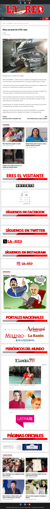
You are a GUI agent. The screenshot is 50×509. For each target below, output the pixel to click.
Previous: (12, 117)
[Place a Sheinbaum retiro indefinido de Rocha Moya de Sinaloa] (13, 465)
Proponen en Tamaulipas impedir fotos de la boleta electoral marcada (36, 474)
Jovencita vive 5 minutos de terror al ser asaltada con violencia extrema (12, 166)
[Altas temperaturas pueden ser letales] (13, 134)
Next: (37, 117)
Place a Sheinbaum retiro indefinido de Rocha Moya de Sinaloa (13, 474)
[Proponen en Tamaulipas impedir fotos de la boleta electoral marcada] (36, 465)
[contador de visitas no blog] (25, 185)
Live (47, 18)
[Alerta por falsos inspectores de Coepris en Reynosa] (36, 487)
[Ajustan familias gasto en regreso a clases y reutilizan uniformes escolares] (36, 134)
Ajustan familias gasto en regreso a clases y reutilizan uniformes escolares (36, 144)
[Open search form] (40, 18)
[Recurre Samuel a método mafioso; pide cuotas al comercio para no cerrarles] (13, 487)
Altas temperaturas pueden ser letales (12, 144)
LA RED (4, 33)
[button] (2, 18)
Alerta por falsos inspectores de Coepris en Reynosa (36, 496)
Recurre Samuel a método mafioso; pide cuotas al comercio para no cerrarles (12, 496)
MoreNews (34, 507)
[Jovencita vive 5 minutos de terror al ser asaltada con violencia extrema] (13, 156)
